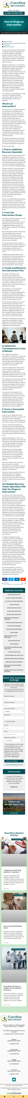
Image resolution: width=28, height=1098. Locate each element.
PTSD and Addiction (14, 652)
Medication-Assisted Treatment (10, 636)
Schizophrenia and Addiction (14, 655)
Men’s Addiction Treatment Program (12, 666)
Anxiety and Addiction (14, 608)
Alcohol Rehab (18, 43)
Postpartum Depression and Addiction (13, 648)
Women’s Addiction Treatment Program (13, 670)
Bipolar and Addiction (14, 614)
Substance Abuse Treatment (14, 662)
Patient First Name (9, 696)
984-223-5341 (11, 691)
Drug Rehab (7, 45)
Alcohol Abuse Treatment (14, 598)
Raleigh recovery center (14, 99)
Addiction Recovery (9, 32)
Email (5, 731)
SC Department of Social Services (14, 1034)
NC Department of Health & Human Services (14, 1031)
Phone (6, 725)
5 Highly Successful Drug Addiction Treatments (12, 871)
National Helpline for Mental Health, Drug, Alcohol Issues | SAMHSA (14, 1025)
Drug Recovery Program (14, 629)
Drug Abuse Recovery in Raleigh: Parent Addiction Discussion (13, 988)
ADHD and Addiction (14, 594)
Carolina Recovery (7, 1088)
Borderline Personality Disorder (11, 618)
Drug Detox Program (14, 626)
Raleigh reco (16, 540)
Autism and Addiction (14, 611)
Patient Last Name (9, 702)
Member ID (7, 715)
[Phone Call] (14, 1097)
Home (2, 32)
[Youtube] (14, 1079)
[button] (5, 579)
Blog (24, 43)
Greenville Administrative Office (14, 1070)
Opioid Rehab (14, 644)
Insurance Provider (9, 708)
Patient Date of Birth (9, 737)
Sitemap (18, 1089)
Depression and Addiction (14, 622)
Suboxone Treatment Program (14, 658)
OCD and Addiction (14, 640)
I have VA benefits (10, 721)
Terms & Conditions (12, 1089)
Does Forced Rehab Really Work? (13, 927)
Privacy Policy (24, 1088)
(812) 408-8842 (12, 571)
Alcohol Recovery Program (14, 601)
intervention (7, 109)
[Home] (4, 1097)
